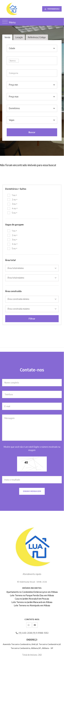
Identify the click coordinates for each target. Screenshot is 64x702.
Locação (19, 37)
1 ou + (14, 195)
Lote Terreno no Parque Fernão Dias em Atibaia (32, 595)
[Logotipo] (4, 9)
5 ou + (14, 212)
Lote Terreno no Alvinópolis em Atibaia (32, 605)
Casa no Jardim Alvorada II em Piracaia (32, 598)
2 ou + (14, 199)
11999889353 (53, 9)
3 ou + (14, 204)
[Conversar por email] (35, 625)
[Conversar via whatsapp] (28, 625)
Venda (7, 37)
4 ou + (15, 208)
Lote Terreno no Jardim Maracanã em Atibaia (32, 602)
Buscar (32, 132)
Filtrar (32, 318)
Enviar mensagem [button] (32, 491)
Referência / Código (37, 37)
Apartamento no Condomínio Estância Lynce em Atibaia (32, 592)
